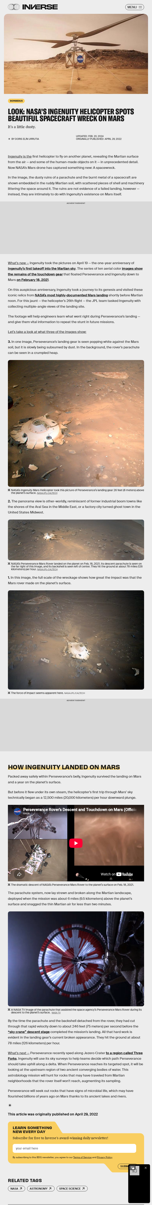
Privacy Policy (104, 1157)
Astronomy (39, 1188)
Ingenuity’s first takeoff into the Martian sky (42, 269)
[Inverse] (40, 6)
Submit (125, 1166)
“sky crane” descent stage (29, 1032)
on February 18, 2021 (32, 280)
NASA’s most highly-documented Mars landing (71, 295)
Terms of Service (82, 1157)
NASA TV (56, 1012)
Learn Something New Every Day (32, 1129)
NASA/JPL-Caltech (47, 493)
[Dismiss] (145, 1167)
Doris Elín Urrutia (27, 139)
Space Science (70, 1188)
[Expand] (132, 1167)
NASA (14, 1188)
